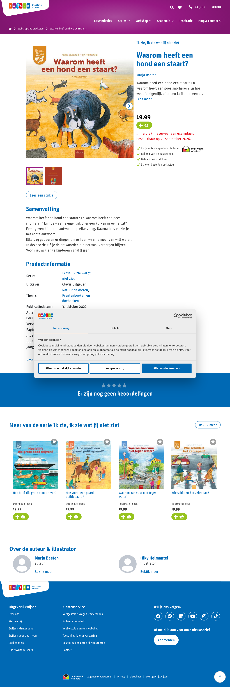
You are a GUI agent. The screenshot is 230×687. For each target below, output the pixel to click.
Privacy (121, 676)
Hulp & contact (208, 21)
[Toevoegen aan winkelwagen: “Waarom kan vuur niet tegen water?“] (126, 516)
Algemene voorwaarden (99, 676)
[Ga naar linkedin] (181, 616)
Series (122, 21)
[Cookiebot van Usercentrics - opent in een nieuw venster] (176, 316)
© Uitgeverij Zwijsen (156, 676)
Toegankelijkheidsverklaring (80, 635)
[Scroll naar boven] (220, 677)
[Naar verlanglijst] (180, 7)
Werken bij (15, 621)
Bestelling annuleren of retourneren (84, 643)
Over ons (14, 614)
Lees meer (144, 99)
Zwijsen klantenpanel (21, 628)
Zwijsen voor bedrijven (23, 635)
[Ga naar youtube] (192, 616)
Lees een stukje (42, 195)
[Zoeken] (172, 7)
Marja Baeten (146, 74)
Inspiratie (186, 21)
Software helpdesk (74, 621)
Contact (67, 650)
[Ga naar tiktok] (215, 616)
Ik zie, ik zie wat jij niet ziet (157, 42)
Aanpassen (113, 368)
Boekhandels (16, 643)
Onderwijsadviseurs (21, 650)
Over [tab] (169, 327)
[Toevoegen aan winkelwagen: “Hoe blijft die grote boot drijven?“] (21, 516)
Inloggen (216, 6)
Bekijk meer (208, 425)
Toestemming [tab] (61, 327)
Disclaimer (135, 676)
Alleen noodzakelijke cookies (63, 368)
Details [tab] (115, 327)
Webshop (142, 21)
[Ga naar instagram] (204, 616)
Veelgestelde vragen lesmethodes (83, 614)
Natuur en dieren (75, 289)
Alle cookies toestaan (166, 368)
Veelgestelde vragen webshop (80, 628)
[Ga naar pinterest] (169, 616)
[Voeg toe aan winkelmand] (144, 125)
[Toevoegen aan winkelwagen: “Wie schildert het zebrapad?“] (179, 516)
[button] (129, 106)
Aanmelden (166, 640)
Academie (163, 21)
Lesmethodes (103, 21)
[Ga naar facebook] (158, 616)
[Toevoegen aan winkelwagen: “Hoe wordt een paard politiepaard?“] (74, 516)
